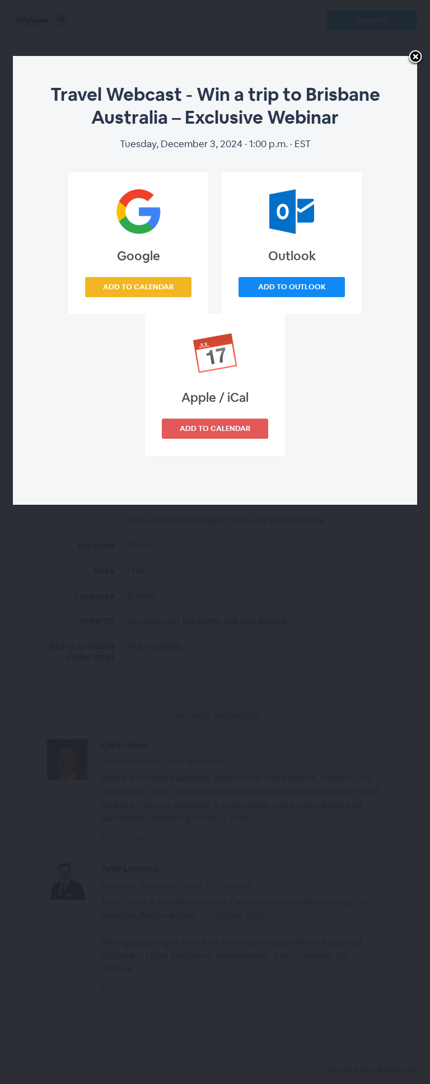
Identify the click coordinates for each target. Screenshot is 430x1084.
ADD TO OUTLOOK (292, 287)
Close (415, 57)
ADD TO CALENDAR (138, 287)
